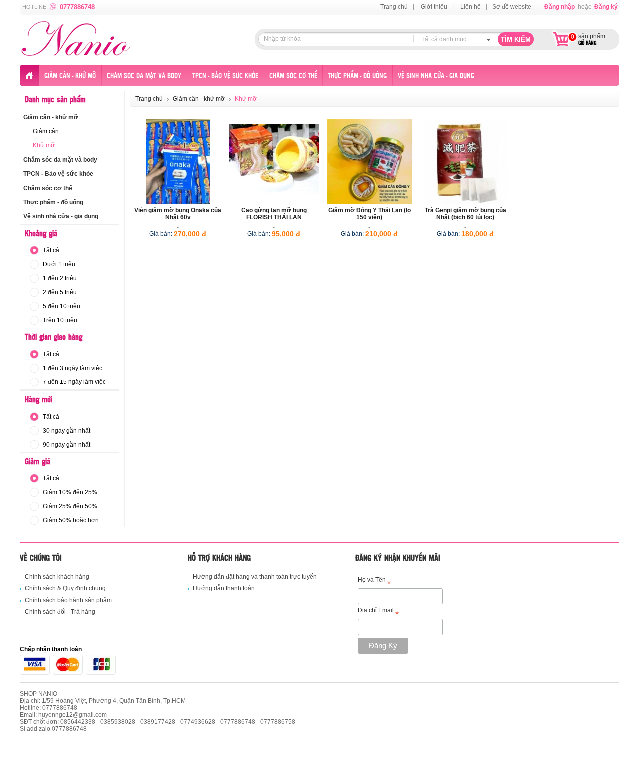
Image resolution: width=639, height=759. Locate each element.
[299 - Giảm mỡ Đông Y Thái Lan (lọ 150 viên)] (370, 161)
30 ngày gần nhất (66, 430)
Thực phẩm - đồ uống (357, 76)
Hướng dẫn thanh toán (224, 588)
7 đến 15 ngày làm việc (74, 382)
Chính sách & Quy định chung (65, 588)
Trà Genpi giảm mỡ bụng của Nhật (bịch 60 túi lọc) (465, 214)
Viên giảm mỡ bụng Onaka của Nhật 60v (177, 214)
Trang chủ (394, 6)
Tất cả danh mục (443, 39)
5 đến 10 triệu (61, 306)
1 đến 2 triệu (60, 278)
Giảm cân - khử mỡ (70, 76)
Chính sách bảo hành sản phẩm (68, 600)
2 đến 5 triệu (60, 292)
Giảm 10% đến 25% (70, 492)
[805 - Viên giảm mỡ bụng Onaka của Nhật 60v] (178, 161)
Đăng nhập (559, 6)
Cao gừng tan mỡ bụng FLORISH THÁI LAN (274, 214)
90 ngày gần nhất (66, 444)
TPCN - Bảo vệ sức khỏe (225, 76)
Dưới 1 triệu (59, 264)
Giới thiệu (434, 6)
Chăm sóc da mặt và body (144, 76)
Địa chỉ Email (378, 612)
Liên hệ (470, 6)
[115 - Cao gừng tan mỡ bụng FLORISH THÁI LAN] (274, 161)
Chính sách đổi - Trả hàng (60, 611)
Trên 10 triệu (60, 320)
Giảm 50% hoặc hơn (71, 520)
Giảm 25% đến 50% (70, 506)
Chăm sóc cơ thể (293, 76)
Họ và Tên (374, 581)
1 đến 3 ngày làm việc (72, 368)
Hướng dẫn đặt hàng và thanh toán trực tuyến (255, 576)
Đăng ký (606, 6)
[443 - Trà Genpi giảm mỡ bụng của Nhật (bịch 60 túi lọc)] (466, 161)
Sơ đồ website (511, 6)
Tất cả (51, 250)
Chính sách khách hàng (57, 576)
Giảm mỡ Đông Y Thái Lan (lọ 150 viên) (369, 214)
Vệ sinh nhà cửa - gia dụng (436, 76)
